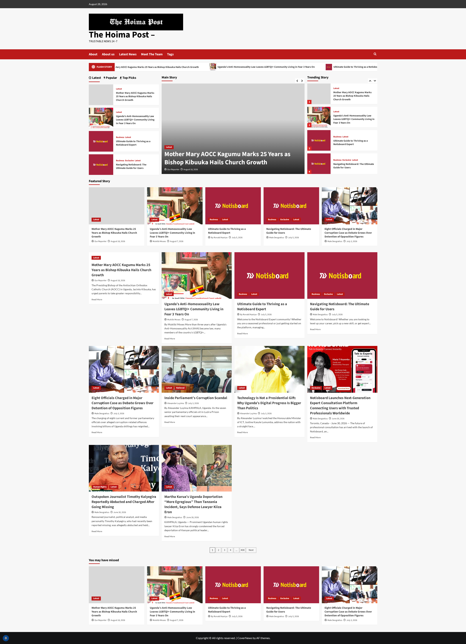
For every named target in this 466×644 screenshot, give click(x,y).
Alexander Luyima (175, 403)
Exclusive (346, 160)
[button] (375, 54)
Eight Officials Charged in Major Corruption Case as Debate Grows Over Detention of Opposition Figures (348, 233)
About (93, 54)
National (180, 387)
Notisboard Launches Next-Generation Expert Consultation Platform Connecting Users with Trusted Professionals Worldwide (340, 405)
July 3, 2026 (351, 241)
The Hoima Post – (122, 35)
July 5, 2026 (237, 237)
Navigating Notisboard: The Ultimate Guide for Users (353, 166)
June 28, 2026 (192, 517)
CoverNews (244, 638)
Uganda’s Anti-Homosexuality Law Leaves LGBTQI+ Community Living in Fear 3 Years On (232, 67)
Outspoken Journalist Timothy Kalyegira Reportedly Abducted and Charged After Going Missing (124, 502)
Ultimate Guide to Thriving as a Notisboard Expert (328, 67)
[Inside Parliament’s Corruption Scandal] (197, 369)
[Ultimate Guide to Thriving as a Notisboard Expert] (319, 140)
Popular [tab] (111, 78)
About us (108, 54)
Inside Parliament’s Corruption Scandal (195, 398)
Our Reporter (173, 169)
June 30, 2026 (338, 418)
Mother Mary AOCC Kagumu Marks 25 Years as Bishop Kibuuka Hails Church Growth (119, 67)
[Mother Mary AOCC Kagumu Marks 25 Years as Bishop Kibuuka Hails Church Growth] (319, 94)
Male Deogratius (276, 237)
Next (251, 550)
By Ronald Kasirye (219, 237)
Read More (97, 299)
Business (337, 136)
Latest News (128, 54)
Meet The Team (152, 54)
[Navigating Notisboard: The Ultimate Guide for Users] (319, 163)
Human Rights (99, 486)
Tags (170, 54)
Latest (169, 147)
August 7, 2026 (176, 241)
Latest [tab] (96, 78)
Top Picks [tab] (129, 78)
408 (242, 550)
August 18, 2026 (190, 169)
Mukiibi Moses (159, 241)
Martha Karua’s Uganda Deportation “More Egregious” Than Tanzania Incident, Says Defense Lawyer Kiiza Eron (193, 504)
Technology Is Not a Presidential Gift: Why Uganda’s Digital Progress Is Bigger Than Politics (269, 403)
